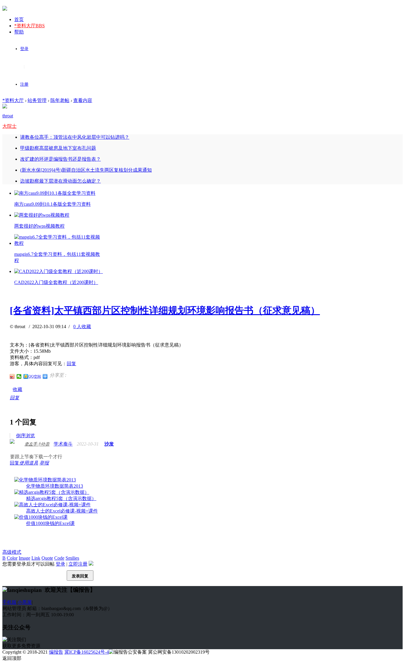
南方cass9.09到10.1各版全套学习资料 (52, 204)
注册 (24, 84)
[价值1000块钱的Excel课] (41, 517)
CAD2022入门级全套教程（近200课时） (56, 282)
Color (12, 558)
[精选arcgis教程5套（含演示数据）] (51, 492)
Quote (47, 558)
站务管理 (37, 100)
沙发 (109, 443)
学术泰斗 (63, 443)
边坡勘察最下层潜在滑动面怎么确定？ (60, 180)
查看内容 (82, 100)
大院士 (9, 126)
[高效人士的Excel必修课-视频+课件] (52, 504)
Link (35, 558)
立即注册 (77, 563)
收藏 (17, 389)
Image (24, 558)
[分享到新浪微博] (12, 376)
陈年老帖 (59, 100)
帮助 (19, 31)
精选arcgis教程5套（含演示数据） (61, 498)
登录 (24, 49)
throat (7, 115)
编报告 (56, 652)
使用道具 (28, 462)
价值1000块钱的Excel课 (50, 523)
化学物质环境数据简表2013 (54, 486)
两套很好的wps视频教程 (39, 226)
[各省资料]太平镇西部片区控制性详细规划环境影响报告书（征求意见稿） (165, 310)
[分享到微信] (19, 376)
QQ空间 (34, 376)
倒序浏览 (25, 435)
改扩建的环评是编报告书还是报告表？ (60, 159)
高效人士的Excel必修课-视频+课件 (62, 510)
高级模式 (11, 552)
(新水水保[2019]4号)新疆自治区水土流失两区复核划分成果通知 (86, 170)
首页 (19, 19)
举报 (44, 462)
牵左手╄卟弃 (37, 444)
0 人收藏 (82, 326)
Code (59, 558)
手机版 (9, 602)
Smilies (72, 558)
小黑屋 (24, 602)
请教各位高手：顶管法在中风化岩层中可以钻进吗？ (74, 137)
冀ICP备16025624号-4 (86, 652)
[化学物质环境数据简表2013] (45, 479)
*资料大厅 (29, 25)
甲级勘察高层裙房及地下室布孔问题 (58, 148)
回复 (71, 363)
